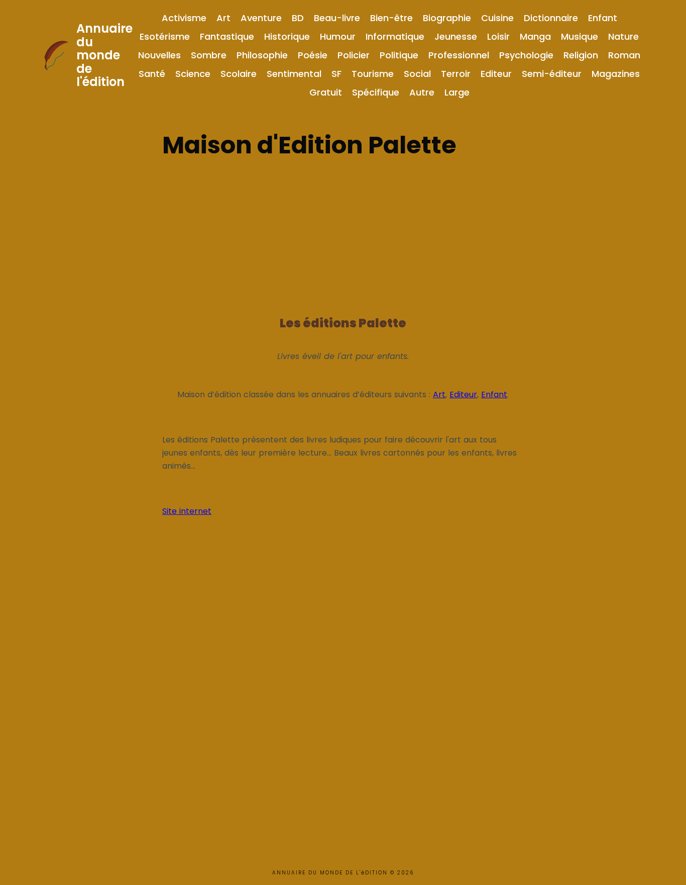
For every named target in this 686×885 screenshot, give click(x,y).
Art (223, 18)
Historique (287, 36)
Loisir (498, 36)
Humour (338, 36)
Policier (353, 55)
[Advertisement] (343, 233)
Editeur (496, 73)
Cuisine (497, 18)
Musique (579, 36)
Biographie (447, 18)
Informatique (395, 36)
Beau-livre (337, 18)
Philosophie (262, 55)
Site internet (186, 511)
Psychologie (526, 55)
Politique (399, 55)
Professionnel (458, 55)
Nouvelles (159, 55)
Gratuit (325, 92)
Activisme (184, 18)
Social (417, 73)
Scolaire (238, 73)
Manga (535, 36)
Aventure (261, 18)
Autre (421, 92)
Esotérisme (165, 36)
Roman (624, 55)
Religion (580, 55)
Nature (623, 36)
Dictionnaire (551, 18)
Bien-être (391, 18)
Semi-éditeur (552, 73)
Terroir (456, 73)
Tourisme (373, 73)
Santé (152, 73)
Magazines (616, 73)
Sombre (208, 55)
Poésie (312, 55)
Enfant (602, 18)
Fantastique (227, 36)
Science (192, 73)
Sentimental (294, 73)
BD (298, 18)
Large (457, 92)
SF (336, 73)
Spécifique (375, 92)
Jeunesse (455, 36)
